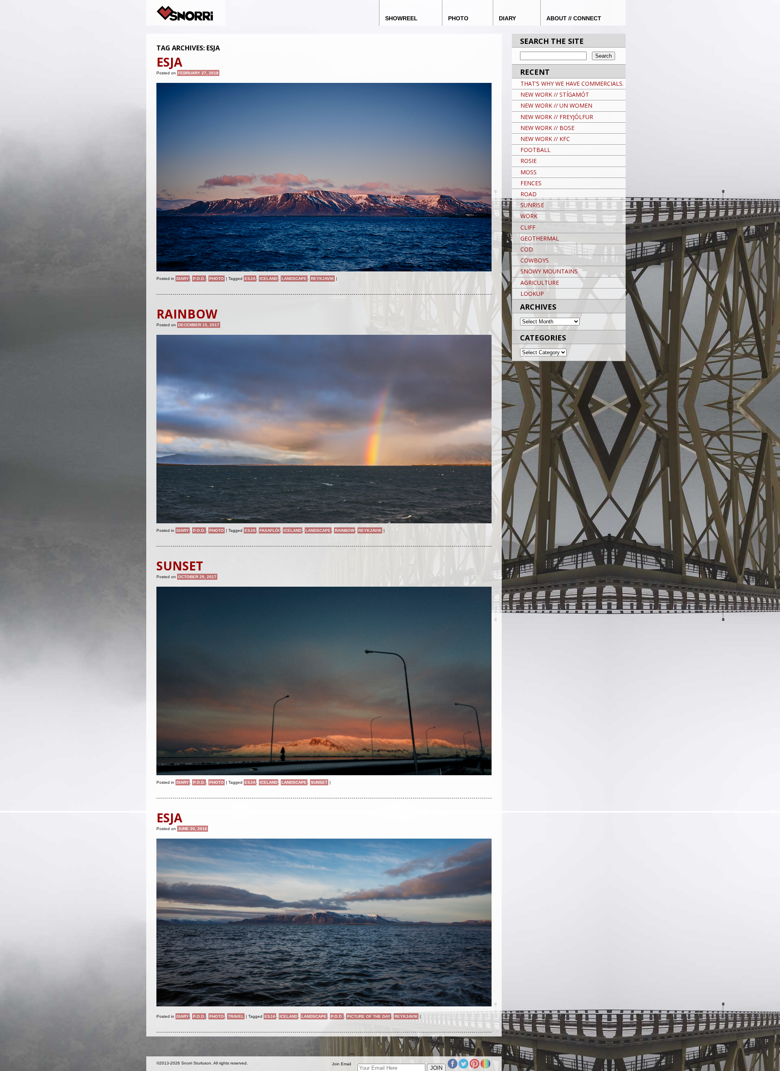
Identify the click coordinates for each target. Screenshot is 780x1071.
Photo (216, 278)
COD (526, 249)
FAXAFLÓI (270, 530)
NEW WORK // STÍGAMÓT (554, 94)
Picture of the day (368, 1016)
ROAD (528, 194)
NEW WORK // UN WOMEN (556, 105)
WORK (528, 216)
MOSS (528, 172)
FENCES (531, 183)
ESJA (250, 278)
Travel (236, 1016)
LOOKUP (532, 293)
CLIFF (527, 227)
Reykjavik (322, 278)
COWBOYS (534, 260)
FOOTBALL (535, 150)
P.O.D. (199, 278)
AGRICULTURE (539, 282)
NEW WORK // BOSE (547, 128)
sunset (319, 782)
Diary (182, 278)
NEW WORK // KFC (545, 139)
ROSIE (528, 161)
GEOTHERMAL (539, 238)
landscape (294, 278)
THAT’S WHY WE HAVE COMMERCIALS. (572, 83)
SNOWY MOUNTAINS (549, 271)
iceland (268, 278)
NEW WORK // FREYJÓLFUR (556, 117)
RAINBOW (344, 530)
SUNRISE (532, 205)
